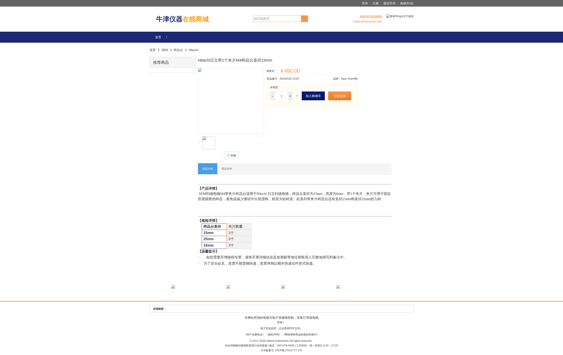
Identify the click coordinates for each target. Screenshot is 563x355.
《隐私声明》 (274, 334)
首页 (158, 37)
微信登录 (389, 3)
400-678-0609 (371, 17)
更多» (280, 322)
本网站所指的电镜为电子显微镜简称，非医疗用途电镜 (281, 317)
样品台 (178, 50)
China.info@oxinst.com (367, 21)
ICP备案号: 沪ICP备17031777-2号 (281, 350)
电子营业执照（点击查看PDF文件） (281, 328)
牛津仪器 (182, 19)
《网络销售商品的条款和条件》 (300, 334)
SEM (164, 50)
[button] (158, 50)
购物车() (406, 3)
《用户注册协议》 (254, 334)
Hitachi (193, 50)
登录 (365, 3)
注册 (376, 3)
